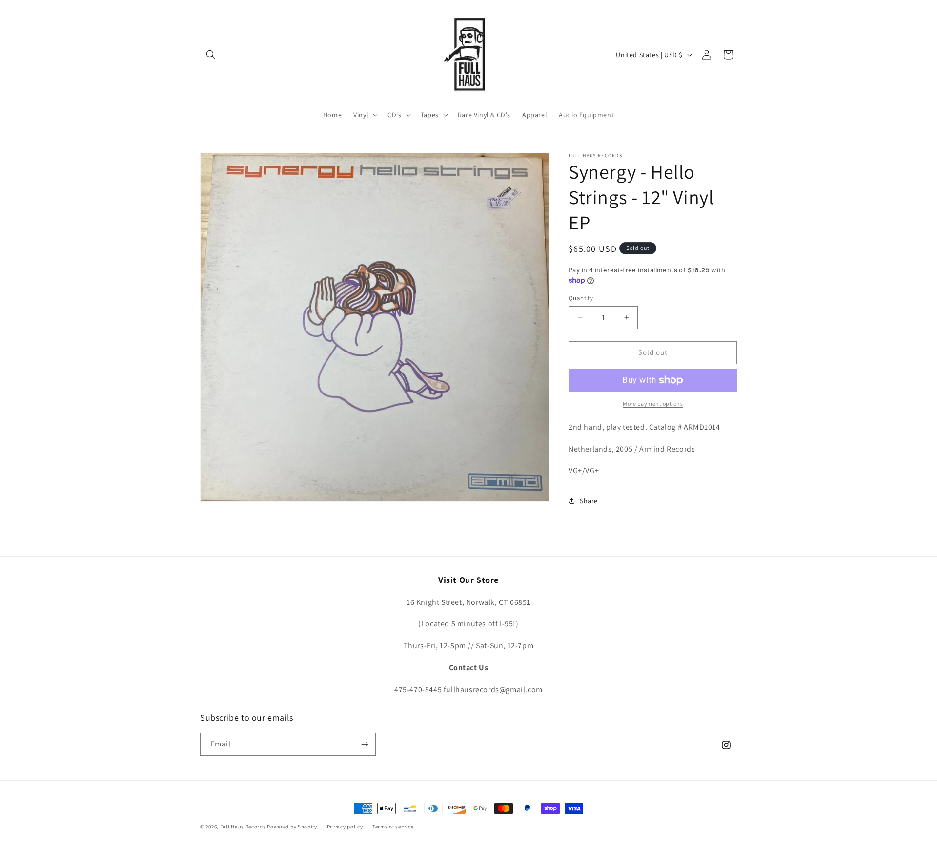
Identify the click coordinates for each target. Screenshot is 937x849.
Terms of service (392, 826)
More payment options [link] (653, 403)
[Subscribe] (364, 744)
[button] (211, 54)
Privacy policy (345, 826)
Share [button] (589, 501)
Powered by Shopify (292, 826)
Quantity (581, 298)
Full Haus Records (243, 826)
